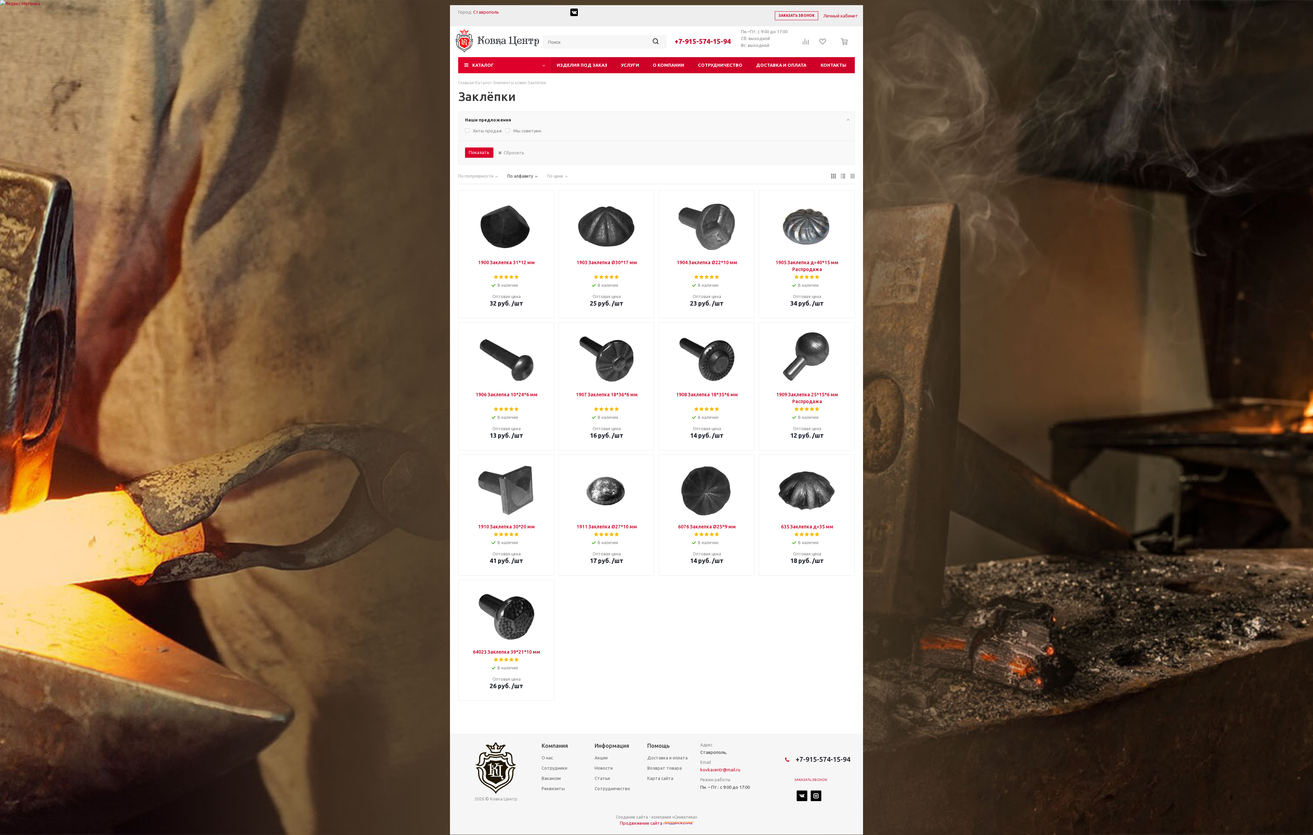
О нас (547, 757)
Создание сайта (632, 817)
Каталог (483, 65)
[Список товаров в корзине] (842, 46)
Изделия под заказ (582, 65)
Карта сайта (660, 778)
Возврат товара (664, 768)
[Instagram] (816, 796)
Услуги (630, 65)
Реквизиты (553, 788)
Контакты (833, 65)
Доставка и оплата (781, 65)
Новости (604, 768)
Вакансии (551, 778)
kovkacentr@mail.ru (720, 769)
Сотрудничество (720, 65)
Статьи (602, 778)
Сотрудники (554, 768)
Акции (601, 757)
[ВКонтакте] (802, 796)
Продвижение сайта (641, 823)
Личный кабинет (840, 15)
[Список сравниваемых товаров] (806, 43)
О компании (668, 65)
